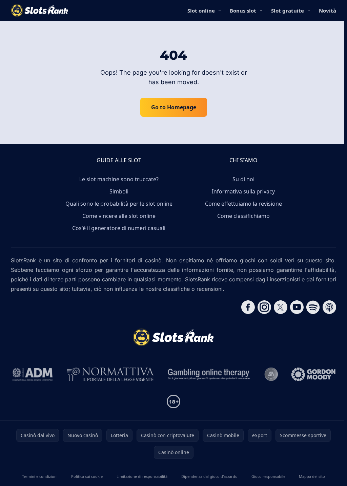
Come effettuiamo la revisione (243, 203)
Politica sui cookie (87, 476)
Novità (327, 10)
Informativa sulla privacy (243, 191)
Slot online (201, 10)
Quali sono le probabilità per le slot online (118, 203)
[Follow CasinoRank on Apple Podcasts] (329, 307)
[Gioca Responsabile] (209, 374)
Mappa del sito (312, 476)
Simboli (118, 191)
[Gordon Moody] (313, 374)
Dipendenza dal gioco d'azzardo (209, 476)
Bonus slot (243, 10)
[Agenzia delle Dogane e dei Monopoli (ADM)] (33, 374)
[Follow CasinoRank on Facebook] (248, 307)
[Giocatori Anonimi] (271, 374)
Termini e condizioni (40, 476)
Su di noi (243, 179)
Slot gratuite (287, 10)
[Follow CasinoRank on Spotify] (313, 307)
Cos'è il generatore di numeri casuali (118, 228)
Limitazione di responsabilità (142, 476)
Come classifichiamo (243, 216)
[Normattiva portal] (110, 374)
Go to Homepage (173, 107)
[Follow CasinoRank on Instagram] (264, 307)
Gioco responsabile (268, 476)
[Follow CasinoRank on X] (280, 307)
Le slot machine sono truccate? (119, 179)
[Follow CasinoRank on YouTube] (297, 307)
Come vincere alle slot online (119, 216)
